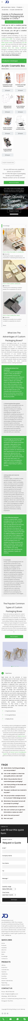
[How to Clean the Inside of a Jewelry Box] (14, 239)
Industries (4, 947)
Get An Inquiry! (14, 636)
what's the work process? (11, 815)
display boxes (21, 736)
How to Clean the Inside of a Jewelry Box (13, 252)
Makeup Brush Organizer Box (7, 106)
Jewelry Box (4, 974)
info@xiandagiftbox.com (11, 994)
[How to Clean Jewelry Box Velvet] (14, 302)
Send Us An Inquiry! (14, 182)
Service (3, 952)
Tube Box (3, 972)
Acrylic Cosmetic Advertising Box (7, 128)
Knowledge (6, 226)
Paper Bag (4, 983)
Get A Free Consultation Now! (14, 22)
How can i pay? (8, 818)
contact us (8, 935)
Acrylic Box (4, 967)
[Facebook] (2, 1013)
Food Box (3, 976)
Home (3, 943)
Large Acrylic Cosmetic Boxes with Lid (20, 128)
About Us (3, 950)
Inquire (8, 90)
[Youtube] (7, 1013)
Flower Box (4, 978)
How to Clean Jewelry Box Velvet (11, 315)
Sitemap (23, 1009)
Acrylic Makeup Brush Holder (20, 106)
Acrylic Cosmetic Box (8, 162)
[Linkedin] (5, 1013)
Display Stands (5, 985)
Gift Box (3, 965)
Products (3, 945)
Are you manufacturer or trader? (14, 806)
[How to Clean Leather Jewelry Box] (14, 271)
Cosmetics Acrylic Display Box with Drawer (8, 85)
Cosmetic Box (5, 969)
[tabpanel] (14, 201)
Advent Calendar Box (7, 980)
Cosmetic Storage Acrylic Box (20, 85)
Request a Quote (14, 211)
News (4, 325)
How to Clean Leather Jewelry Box (11, 283)
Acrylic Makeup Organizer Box (7, 150)
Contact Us (4, 958)
